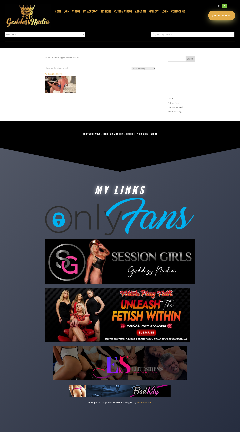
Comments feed (175, 107)
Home (58, 11)
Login (165, 11)
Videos (76, 11)
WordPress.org (175, 111)
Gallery (154, 11)
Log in (170, 98)
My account (90, 11)
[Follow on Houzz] (224, 6)
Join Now (221, 15)
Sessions (106, 11)
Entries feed (173, 103)
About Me (140, 11)
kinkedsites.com (148, 134)
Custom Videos (123, 11)
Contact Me (178, 11)
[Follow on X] (219, 6)
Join (66, 11)
